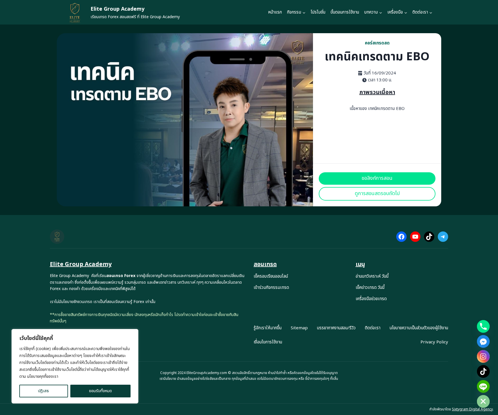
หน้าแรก (275, 12)
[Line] (483, 386)
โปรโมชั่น (318, 12)
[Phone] (483, 326)
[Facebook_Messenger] (483, 341)
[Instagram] (483, 356)
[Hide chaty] (483, 401)
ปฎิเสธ (43, 391)
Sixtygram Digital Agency (472, 409)
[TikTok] (483, 371)
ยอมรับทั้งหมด (100, 391)
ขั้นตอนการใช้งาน (345, 12)
